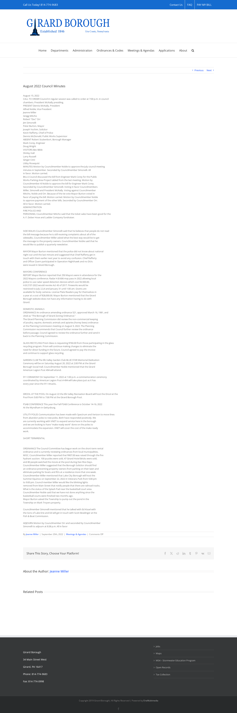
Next (209, 70)
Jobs (158, 646)
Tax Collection (163, 674)
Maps (159, 653)
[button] (193, 50)
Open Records (163, 667)
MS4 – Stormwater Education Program (175, 660)
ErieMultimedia (150, 700)
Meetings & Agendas (76, 534)
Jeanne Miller (32, 534)
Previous (199, 70)
